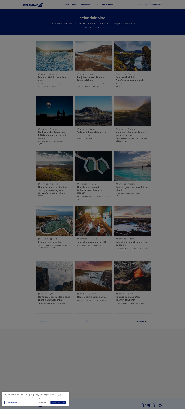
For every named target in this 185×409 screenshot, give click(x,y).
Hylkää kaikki (42, 402)
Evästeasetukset (13, 402)
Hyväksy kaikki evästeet (58, 402)
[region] (35, 399)
